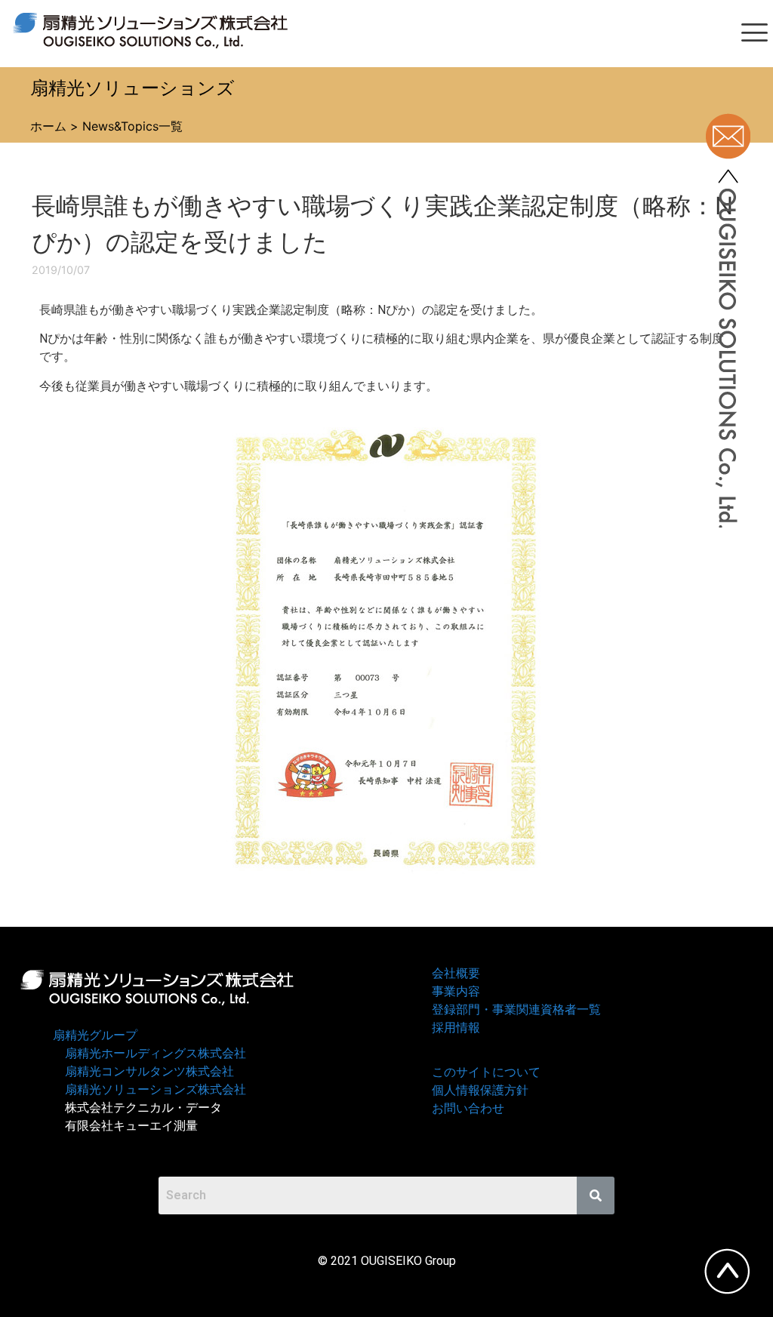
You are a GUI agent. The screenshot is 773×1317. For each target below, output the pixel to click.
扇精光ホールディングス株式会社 (155, 1053)
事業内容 (456, 991)
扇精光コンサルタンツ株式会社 (149, 1071)
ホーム (48, 126)
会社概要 (456, 973)
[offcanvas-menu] (754, 33)
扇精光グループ (95, 1035)
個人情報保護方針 (480, 1090)
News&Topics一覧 (132, 126)
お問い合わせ (468, 1108)
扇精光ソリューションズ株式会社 (155, 1089)
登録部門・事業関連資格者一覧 (516, 1009)
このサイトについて (486, 1072)
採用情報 (456, 1027)
